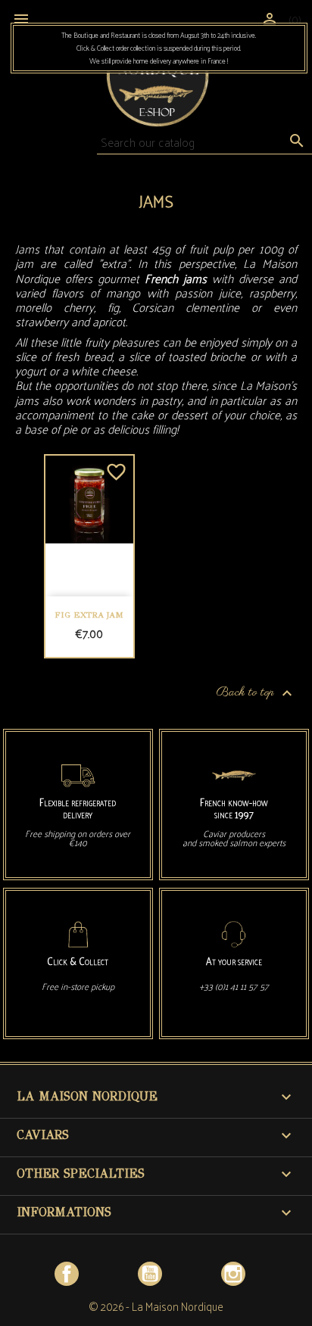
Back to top (256, 693)
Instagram (233, 1274)
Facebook (67, 1274)
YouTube (150, 1274)
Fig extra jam (89, 615)
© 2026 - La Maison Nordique (156, 1306)
